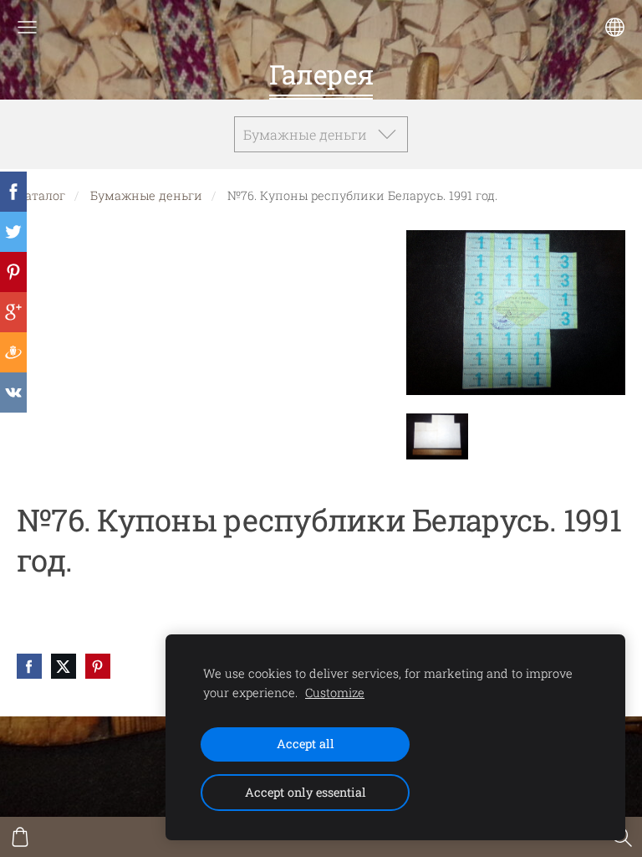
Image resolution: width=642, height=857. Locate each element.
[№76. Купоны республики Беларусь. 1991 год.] (437, 436)
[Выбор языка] (615, 27)
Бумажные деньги (146, 195)
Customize (334, 692)
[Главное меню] (27, 27)
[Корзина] (20, 837)
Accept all (305, 744)
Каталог (41, 195)
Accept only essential (305, 792)
